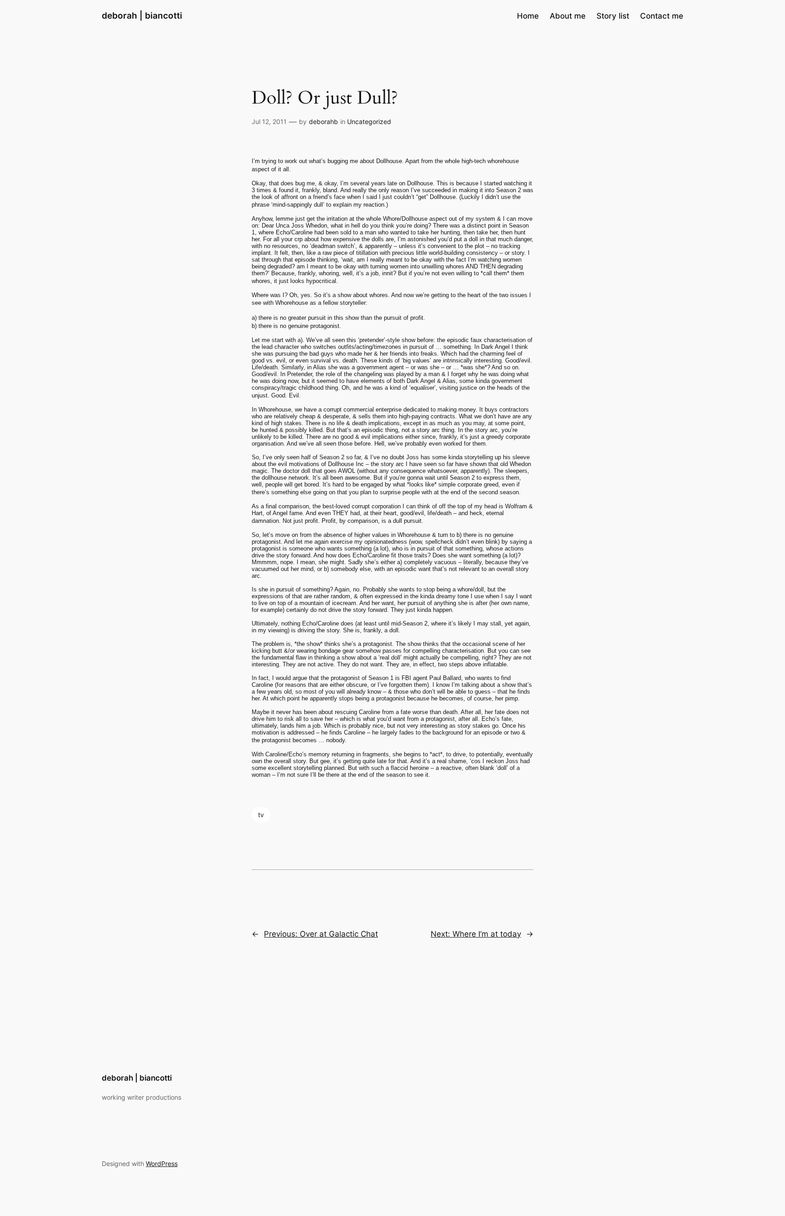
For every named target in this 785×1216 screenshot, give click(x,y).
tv (261, 815)
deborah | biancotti (142, 15)
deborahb (323, 121)
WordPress (162, 1163)
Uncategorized (369, 121)
